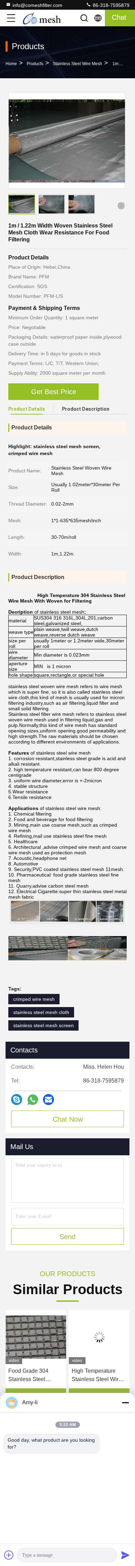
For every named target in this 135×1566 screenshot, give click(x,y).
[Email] (48, 1099)
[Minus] (125, 1402)
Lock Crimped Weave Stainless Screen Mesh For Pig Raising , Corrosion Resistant (98, 1375)
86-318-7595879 (110, 5)
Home (11, 63)
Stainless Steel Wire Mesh (77, 63)
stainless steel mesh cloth (41, 1012)
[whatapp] (33, 1100)
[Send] (125, 1555)
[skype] (16, 1099)
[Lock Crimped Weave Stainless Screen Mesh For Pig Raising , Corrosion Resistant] (99, 1337)
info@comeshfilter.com (37, 5)
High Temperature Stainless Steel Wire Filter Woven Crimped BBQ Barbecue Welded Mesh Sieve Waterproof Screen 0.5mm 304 (35, 1375)
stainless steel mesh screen (43, 1025)
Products (35, 63)
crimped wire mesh (34, 999)
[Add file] (9, 1555)
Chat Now (68, 1119)
